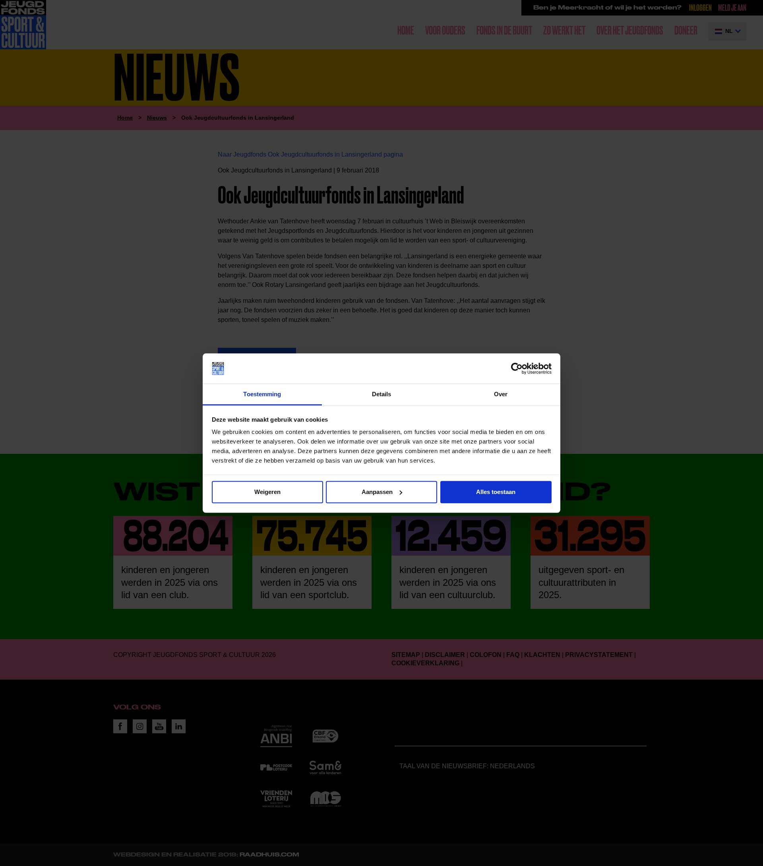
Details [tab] (381, 394)
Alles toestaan (495, 491)
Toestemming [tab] (262, 394)
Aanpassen (377, 491)
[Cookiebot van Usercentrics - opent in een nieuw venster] (517, 368)
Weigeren (267, 491)
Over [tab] (500, 394)
